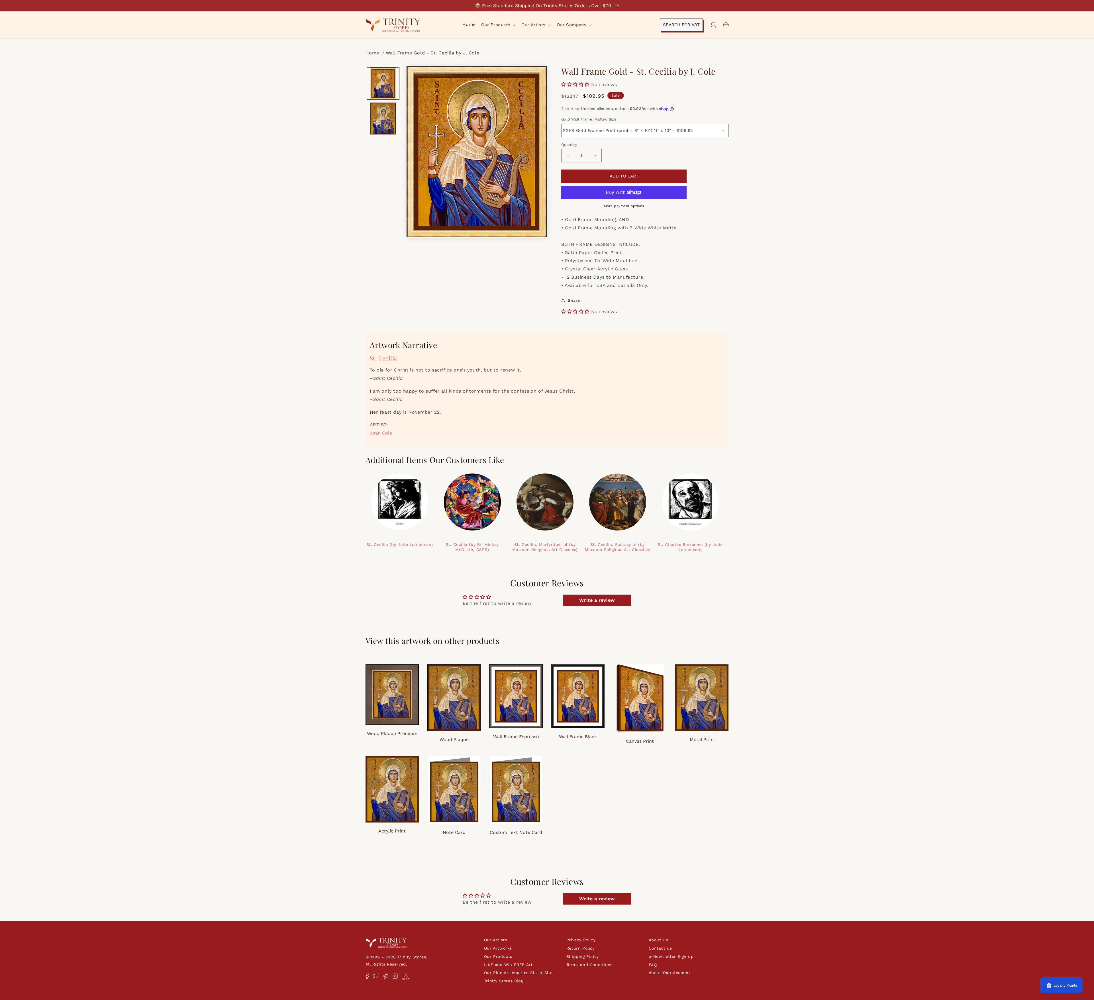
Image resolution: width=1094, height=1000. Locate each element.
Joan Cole (381, 433)
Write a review (597, 600)
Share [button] (574, 300)
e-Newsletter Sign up (671, 956)
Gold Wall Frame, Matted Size (589, 119)
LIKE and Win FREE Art (508, 964)
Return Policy (580, 948)
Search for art (681, 24)
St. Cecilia (383, 358)
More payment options (624, 206)
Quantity (569, 144)
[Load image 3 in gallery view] (383, 118)
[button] (498, 25)
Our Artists (495, 940)
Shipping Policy (582, 956)
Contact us (660, 948)
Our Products (498, 956)
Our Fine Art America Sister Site (518, 972)
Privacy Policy (580, 940)
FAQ (653, 964)
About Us (658, 940)
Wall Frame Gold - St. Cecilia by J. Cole (432, 53)
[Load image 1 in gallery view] (383, 83)
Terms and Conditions (589, 964)
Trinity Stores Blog (503, 981)
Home (373, 53)
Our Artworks (498, 948)
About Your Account (670, 972)
